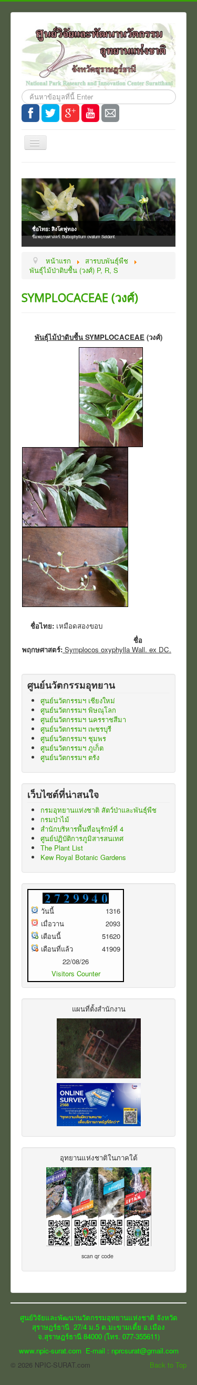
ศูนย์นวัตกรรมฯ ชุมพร (73, 738)
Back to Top (168, 1365)
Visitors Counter (75, 973)
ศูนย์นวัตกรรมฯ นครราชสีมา (83, 719)
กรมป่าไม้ (54, 819)
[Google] (70, 113)
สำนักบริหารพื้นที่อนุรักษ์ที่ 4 (81, 829)
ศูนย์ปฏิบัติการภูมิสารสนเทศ (81, 838)
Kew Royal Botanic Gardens (83, 857)
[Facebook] (30, 113)
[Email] (110, 113)
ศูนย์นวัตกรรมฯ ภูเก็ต (71, 748)
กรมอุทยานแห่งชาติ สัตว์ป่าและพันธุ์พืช (98, 810)
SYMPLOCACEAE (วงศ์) (80, 297)
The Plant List (61, 848)
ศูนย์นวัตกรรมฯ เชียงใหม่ (77, 700)
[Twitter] (50, 113)
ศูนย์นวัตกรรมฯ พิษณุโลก (78, 710)
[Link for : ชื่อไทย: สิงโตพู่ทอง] (98, 207)
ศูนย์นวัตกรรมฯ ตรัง (69, 757)
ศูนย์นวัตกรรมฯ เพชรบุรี (75, 729)
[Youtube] (90, 113)
